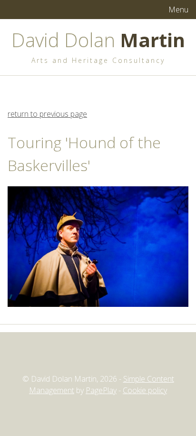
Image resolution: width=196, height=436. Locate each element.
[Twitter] (81, 357)
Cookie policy (145, 390)
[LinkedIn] (115, 357)
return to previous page (47, 114)
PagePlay (101, 390)
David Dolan (98, 40)
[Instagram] (98, 357)
